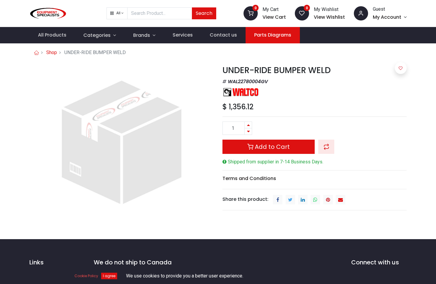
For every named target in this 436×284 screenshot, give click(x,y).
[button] (117, 13)
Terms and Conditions (249, 178)
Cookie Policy (86, 275)
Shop (51, 52)
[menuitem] (52, 35)
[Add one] (248, 125)
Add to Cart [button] (271, 147)
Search (204, 13)
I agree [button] (109, 275)
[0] (251, 13)
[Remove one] (248, 131)
